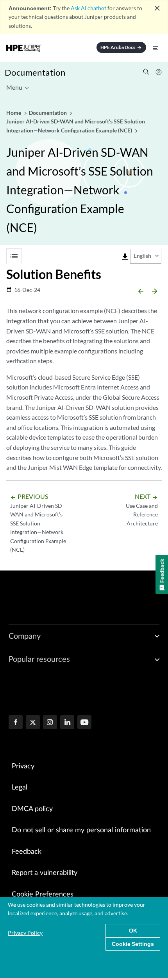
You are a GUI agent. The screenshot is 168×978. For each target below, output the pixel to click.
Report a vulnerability (44, 873)
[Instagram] (50, 723)
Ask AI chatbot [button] (88, 8)
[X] (33, 723)
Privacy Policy (25, 933)
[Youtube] (84, 723)
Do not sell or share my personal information (81, 830)
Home (14, 112)
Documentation (35, 72)
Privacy (23, 766)
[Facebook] (16, 723)
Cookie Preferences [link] (42, 894)
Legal (19, 787)
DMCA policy (32, 809)
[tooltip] (125, 257)
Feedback (26, 851)
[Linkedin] (67, 723)
